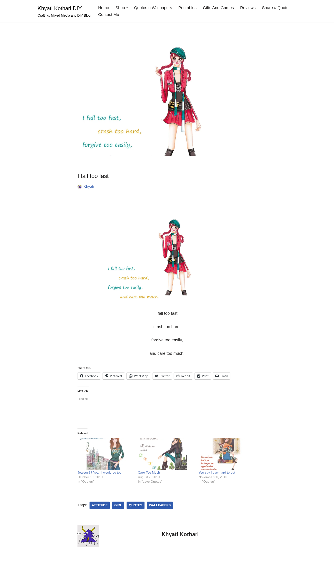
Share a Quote (275, 7)
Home (103, 7)
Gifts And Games (218, 7)
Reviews (248, 7)
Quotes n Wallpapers (153, 7)
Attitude (99, 505)
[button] (127, 8)
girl (118, 505)
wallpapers (160, 505)
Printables (187, 7)
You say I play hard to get (217, 472)
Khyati (89, 186)
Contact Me (108, 14)
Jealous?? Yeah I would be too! (99, 472)
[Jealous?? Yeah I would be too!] (105, 454)
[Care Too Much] (166, 454)
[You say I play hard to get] (227, 454)
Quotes (135, 505)
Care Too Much (149, 472)
